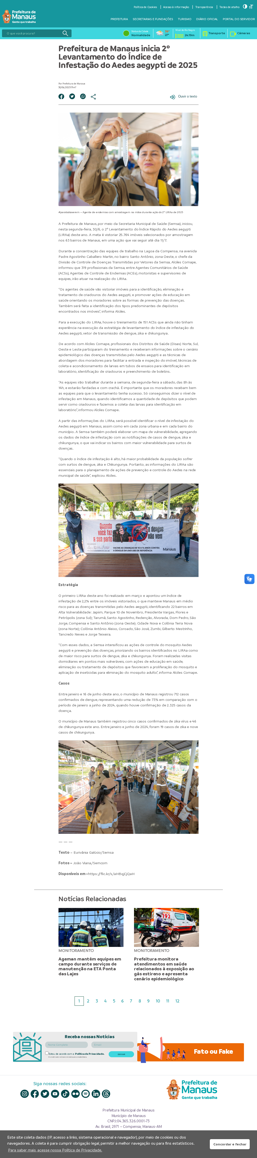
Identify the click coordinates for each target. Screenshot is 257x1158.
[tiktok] (65, 1094)
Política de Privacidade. (89, 1053)
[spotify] (85, 1094)
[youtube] (55, 1094)
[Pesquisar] (65, 33)
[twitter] (45, 1094)
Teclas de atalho (229, 7)
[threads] (106, 1094)
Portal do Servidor (239, 19)
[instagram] (24, 1094)
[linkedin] (96, 1094)
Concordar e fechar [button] (229, 1144)
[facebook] (35, 1094)
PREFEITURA (119, 19)
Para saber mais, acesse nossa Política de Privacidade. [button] (55, 1150)
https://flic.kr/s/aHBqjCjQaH (111, 874)
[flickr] (75, 1094)
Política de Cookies (145, 7)
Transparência (204, 7)
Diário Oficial (207, 19)
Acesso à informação (176, 7)
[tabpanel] (91, 942)
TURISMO (184, 19)
